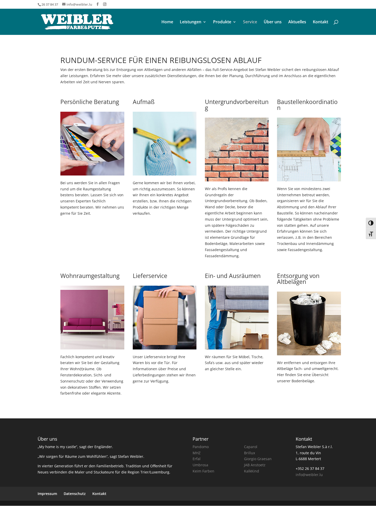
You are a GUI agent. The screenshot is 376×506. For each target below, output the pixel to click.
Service (250, 22)
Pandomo (201, 446)
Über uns (273, 22)
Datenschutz (75, 493)
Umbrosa (200, 464)
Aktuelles (297, 22)
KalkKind (251, 471)
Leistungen (190, 22)
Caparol (250, 446)
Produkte (222, 22)
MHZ (197, 452)
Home (167, 22)
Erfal (197, 458)
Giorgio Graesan (258, 458)
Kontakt (320, 22)
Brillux (249, 452)
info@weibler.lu (309, 474)
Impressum (47, 493)
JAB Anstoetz (255, 464)
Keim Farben (203, 471)
